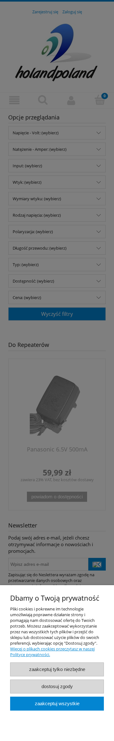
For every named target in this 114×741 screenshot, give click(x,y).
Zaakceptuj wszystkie (57, 703)
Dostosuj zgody (57, 686)
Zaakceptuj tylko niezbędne (57, 669)
